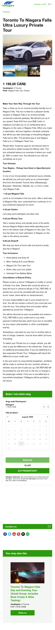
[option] (9, 71)
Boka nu (23, 612)
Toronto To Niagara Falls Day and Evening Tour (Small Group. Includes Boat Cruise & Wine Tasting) (25, 593)
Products (6, 11)
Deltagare (11, 405)
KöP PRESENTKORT (27, 470)
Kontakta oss (11, 526)
